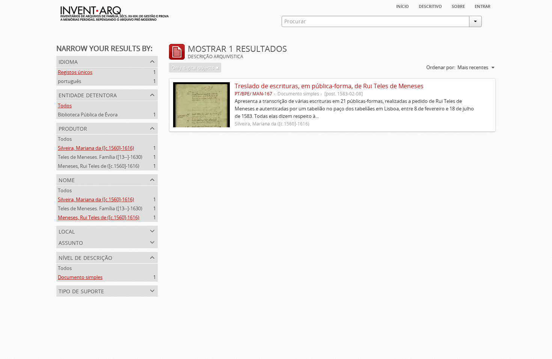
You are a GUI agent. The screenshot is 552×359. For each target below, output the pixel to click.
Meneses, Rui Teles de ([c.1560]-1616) (98, 166)
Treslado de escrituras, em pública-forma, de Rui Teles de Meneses (329, 86)
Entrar (482, 6)
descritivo (430, 6)
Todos (65, 105)
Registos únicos (75, 72)
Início (402, 6)
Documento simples (80, 277)
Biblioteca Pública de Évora (88, 114)
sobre (458, 6)
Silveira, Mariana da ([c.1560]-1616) (96, 148)
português (69, 81)
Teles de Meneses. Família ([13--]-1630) (100, 157)
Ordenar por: (440, 67)
